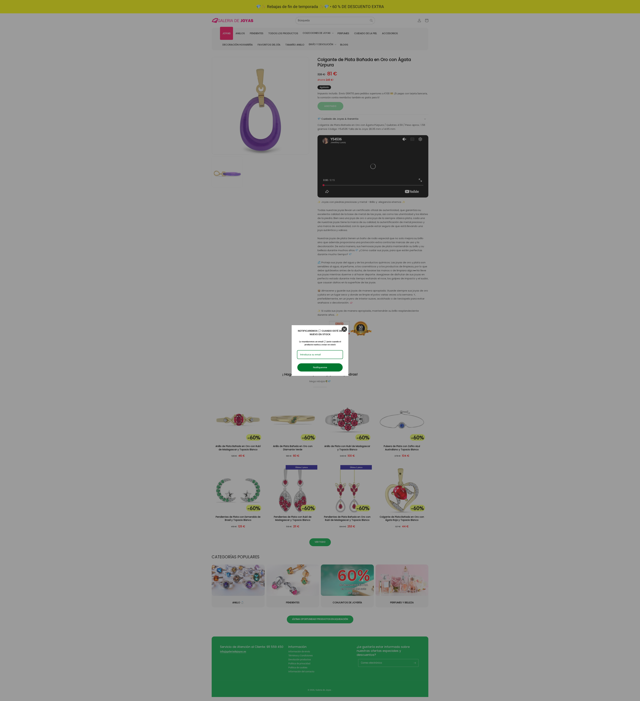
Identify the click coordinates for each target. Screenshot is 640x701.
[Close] (344, 329)
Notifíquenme (320, 367)
